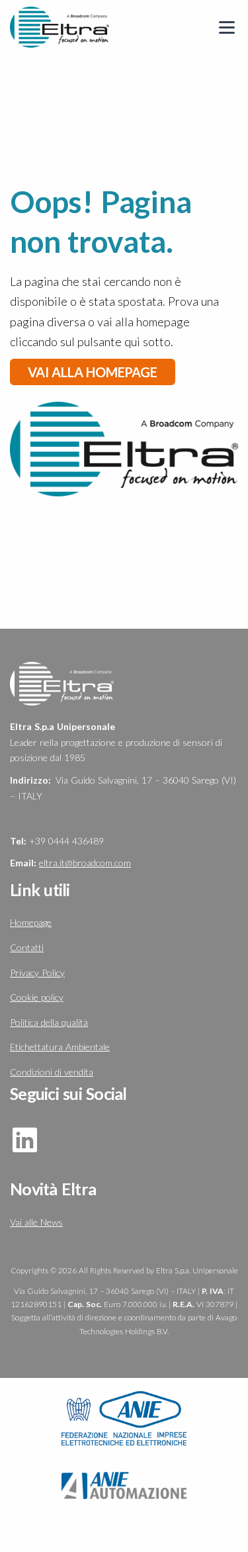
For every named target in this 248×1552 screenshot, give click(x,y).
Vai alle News (36, 1222)
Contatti (27, 947)
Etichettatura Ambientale (60, 1046)
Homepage (31, 922)
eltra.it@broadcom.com (85, 862)
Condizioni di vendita (51, 1071)
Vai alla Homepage (92, 372)
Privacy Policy (37, 972)
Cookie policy (36, 997)
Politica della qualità (49, 1022)
